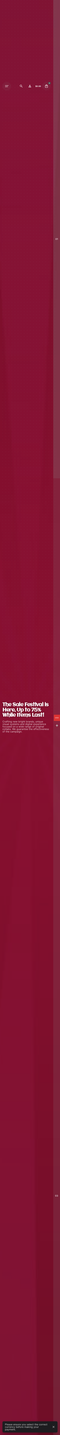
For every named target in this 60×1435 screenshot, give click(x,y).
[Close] (53, 1427)
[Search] (21, 86)
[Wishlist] (30, 86)
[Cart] (46, 86)
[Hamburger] (6, 86)
